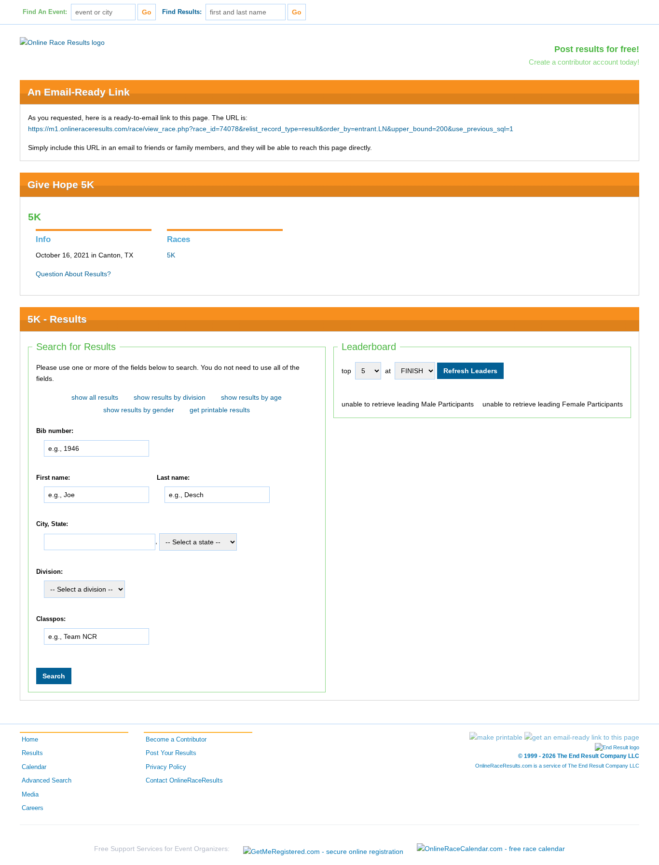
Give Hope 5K (60, 184)
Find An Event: (45, 12)
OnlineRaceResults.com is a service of (557, 766)
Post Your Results (171, 753)
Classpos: (51, 619)
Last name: (173, 477)
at (388, 371)
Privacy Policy (166, 767)
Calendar (34, 767)
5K (171, 255)
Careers (32, 808)
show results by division (170, 397)
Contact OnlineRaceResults (184, 780)
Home (30, 739)
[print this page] (495, 737)
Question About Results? (73, 274)
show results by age (251, 397)
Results (32, 753)
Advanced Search (46, 780)
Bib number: (54, 431)
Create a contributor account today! (584, 62)
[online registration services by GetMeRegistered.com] (323, 848)
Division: (49, 571)
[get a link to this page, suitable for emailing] (581, 737)
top (346, 371)
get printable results (220, 410)
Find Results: (182, 12)
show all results (94, 397)
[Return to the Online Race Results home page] (62, 42)
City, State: (52, 524)
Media (30, 794)
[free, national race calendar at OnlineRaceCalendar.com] (491, 848)
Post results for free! (596, 49)
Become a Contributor (176, 739)
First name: (53, 477)
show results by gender (138, 410)
